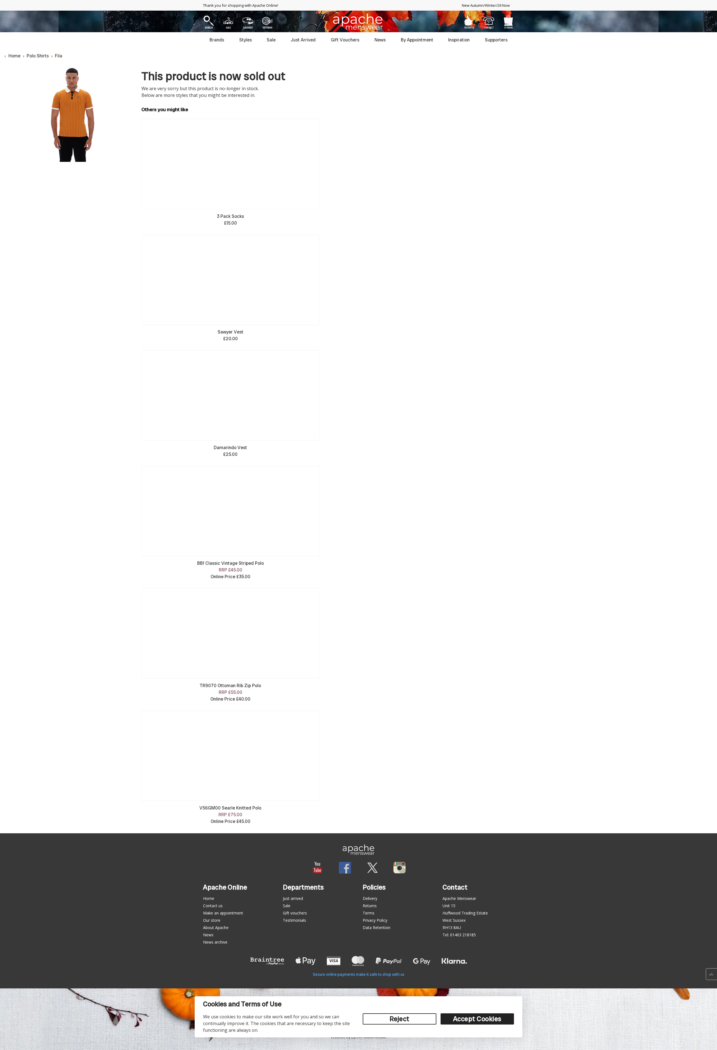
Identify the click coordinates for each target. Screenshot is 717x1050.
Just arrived (293, 898)
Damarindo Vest (230, 448)
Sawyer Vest (230, 332)
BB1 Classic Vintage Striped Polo (230, 563)
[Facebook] (345, 867)
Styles (245, 40)
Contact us (213, 905)
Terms (368, 913)
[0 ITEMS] (508, 20)
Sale (271, 40)
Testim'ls (469, 20)
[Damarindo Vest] (230, 395)
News (380, 40)
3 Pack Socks (230, 216)
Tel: (459, 934)
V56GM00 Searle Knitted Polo (230, 808)
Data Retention (376, 927)
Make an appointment (223, 913)
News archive (215, 942)
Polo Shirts (38, 56)
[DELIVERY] (248, 20)
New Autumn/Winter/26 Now (486, 5)
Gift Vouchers (345, 40)
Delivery (370, 898)
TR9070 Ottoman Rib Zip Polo (230, 686)
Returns (370, 905)
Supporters (496, 40)
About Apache (216, 927)
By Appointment (417, 40)
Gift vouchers (295, 913)
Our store (211, 920)
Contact (488, 20)
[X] (372, 867)
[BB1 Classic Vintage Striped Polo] (230, 511)
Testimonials (294, 920)
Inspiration (459, 40)
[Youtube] (317, 867)
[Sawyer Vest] (230, 280)
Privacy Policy (375, 920)
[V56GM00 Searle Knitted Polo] (230, 756)
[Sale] (228, 20)
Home (14, 56)
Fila (58, 56)
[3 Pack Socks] (230, 164)
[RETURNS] (267, 20)
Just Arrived (303, 40)
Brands (216, 40)
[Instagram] (400, 867)
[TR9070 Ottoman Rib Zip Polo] (230, 633)
